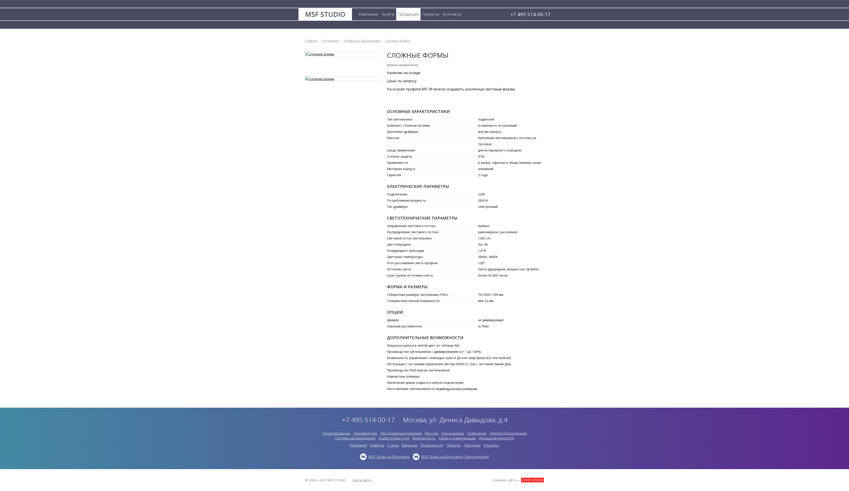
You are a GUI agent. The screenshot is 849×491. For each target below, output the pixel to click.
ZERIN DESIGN (532, 480)
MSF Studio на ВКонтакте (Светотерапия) (455, 456)
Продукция (330, 41)
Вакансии (409, 445)
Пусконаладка (452, 433)
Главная (311, 41)
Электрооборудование (508, 433)
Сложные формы (397, 41)
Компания (358, 445)
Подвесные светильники (362, 41)
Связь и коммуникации (457, 438)
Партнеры (472, 445)
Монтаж (431, 433)
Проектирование (336, 433)
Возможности (432, 445)
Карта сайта (361, 480)
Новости (377, 445)
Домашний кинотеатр (496, 438)
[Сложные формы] (342, 54)
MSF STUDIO (325, 14)
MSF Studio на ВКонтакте (389, 456)
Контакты (491, 445)
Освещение (476, 433)
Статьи (393, 445)
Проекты (453, 445)
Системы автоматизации (355, 438)
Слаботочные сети (394, 438)
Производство (365, 433)
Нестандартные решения (401, 433)
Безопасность (424, 438)
